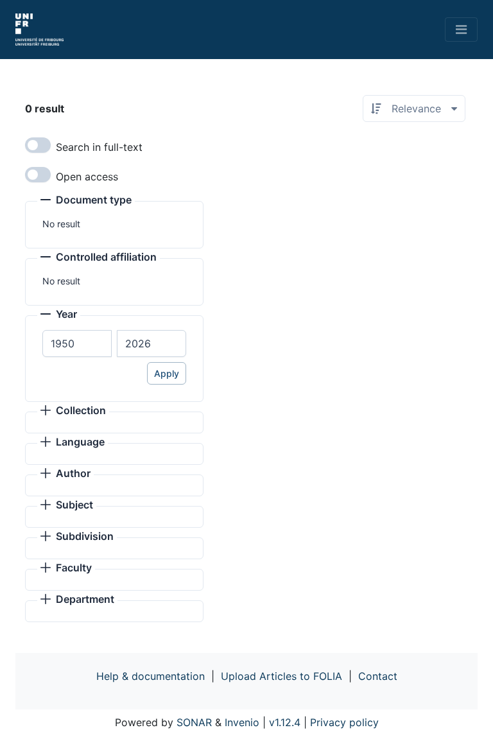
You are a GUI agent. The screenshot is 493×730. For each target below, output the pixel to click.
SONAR (194, 722)
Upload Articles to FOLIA (281, 676)
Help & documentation (150, 676)
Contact (377, 676)
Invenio (242, 722)
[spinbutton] (77, 343)
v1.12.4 (284, 722)
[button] (86, 201)
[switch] (38, 145)
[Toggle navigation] (461, 29)
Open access (87, 176)
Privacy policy (344, 722)
